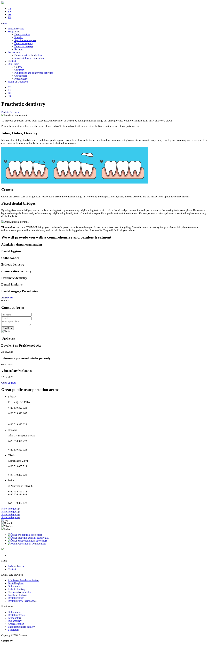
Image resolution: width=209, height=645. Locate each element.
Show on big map (10, 508)
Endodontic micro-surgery (21, 626)
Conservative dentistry (19, 592)
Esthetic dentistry (16, 589)
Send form (7, 328)
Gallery (18, 66)
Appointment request (25, 40)
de (9, 14)
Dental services (22, 34)
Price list (18, 37)
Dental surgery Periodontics (22, 600)
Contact (12, 61)
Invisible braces (16, 28)
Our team (19, 69)
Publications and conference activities (33, 72)
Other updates (8, 382)
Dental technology (23, 46)
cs (9, 8)
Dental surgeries (16, 615)
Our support (20, 75)
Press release (20, 78)
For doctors (14, 52)
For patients (14, 31)
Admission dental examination (23, 580)
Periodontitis (14, 618)
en (9, 11)
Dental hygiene (16, 583)
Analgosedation (16, 623)
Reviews (18, 49)
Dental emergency (23, 43)
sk (9, 17)
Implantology (15, 620)
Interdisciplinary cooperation (29, 58)
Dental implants (16, 598)
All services (7, 297)
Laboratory (13, 629)
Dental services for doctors (28, 55)
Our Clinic (13, 64)
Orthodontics (14, 586)
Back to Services (10, 112)
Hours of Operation (18, 81)
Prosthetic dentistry (17, 595)
